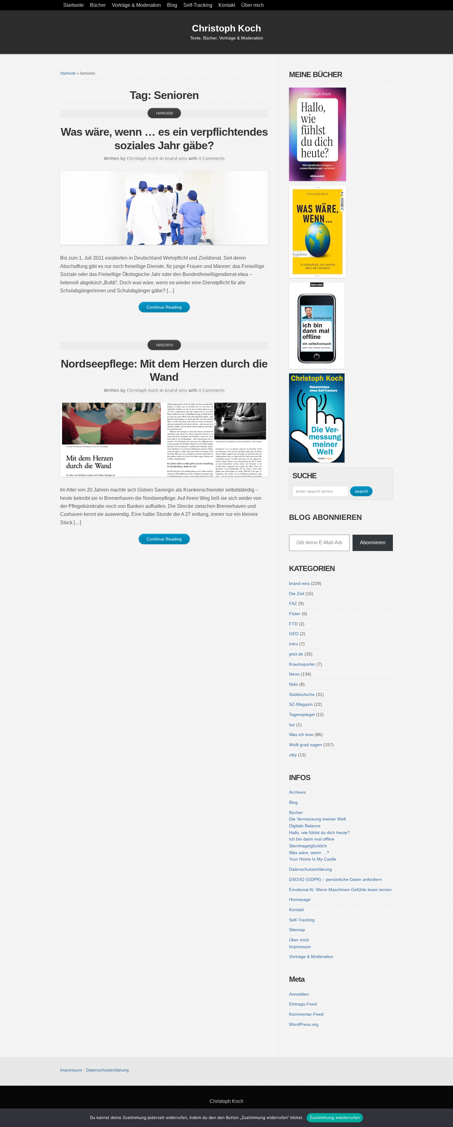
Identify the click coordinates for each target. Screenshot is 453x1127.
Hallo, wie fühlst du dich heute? (319, 832)
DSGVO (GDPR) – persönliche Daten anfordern (335, 879)
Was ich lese (301, 734)
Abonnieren (373, 542)
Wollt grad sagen (305, 744)
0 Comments (212, 158)
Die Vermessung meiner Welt (317, 818)
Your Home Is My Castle (312, 859)
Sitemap (297, 929)
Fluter (294, 613)
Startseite (73, 5)
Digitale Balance (304, 825)
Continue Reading (164, 307)
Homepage (300, 899)
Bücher (98, 5)
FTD (293, 623)
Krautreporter (302, 664)
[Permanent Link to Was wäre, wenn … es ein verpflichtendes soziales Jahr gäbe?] (164, 208)
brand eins (176, 158)
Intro (293, 643)
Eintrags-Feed (303, 1004)
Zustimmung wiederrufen (335, 1117)
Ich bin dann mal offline (311, 839)
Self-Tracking (197, 5)
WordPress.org (303, 1024)
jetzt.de (296, 654)
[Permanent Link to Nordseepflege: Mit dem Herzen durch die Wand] (164, 440)
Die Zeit (296, 593)
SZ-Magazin (301, 704)
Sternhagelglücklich (308, 845)
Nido (293, 684)
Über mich (252, 5)
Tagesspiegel (302, 714)
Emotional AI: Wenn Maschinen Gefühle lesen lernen (340, 889)
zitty (293, 754)
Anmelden (299, 994)
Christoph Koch (226, 28)
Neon (294, 674)
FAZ (293, 603)
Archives (297, 792)
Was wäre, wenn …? (309, 852)
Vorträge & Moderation (136, 5)
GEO (294, 633)
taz (292, 724)
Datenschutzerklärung (310, 869)
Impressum (300, 946)
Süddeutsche (302, 694)
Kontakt (226, 5)
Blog (172, 5)
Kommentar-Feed (306, 1014)
